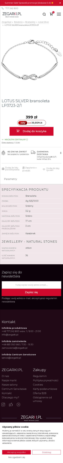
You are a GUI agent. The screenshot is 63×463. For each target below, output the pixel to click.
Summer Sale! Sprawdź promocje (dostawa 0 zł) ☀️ (29, 3)
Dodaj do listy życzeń (52, 169)
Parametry (10, 179)
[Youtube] (18, 405)
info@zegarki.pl (10, 334)
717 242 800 (11, 8)
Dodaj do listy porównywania (12, 169)
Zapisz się (31, 292)
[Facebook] (10, 405)
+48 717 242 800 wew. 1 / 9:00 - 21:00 (21, 331)
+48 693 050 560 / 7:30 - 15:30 (17, 344)
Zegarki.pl (6, 22)
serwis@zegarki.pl (11, 357)
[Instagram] (3, 405)
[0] (51, 14)
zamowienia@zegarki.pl (14, 347)
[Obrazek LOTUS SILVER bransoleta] (31, 59)
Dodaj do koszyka (34, 131)
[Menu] (59, 14)
